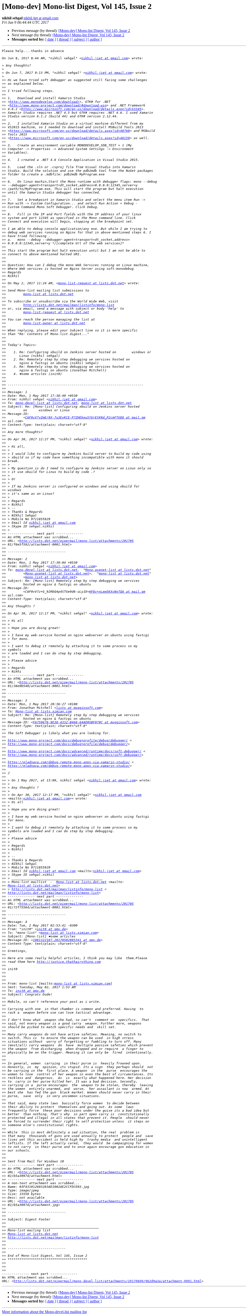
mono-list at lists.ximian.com (69, 933)
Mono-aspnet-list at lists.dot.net (117, 570)
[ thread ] (64, 39)
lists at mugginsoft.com (78, 708)
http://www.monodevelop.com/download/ (44, 102)
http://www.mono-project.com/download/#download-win (58, 105)
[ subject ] (79, 39)
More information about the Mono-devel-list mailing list (44, 1312)
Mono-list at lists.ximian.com (44, 711)
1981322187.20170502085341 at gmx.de (67, 940)
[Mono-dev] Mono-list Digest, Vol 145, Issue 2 (94, 31)
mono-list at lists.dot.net (48, 294)
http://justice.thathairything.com (69, 962)
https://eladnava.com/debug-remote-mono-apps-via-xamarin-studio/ (69, 762)
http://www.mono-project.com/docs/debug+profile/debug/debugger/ (68, 740)
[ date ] (50, 39)
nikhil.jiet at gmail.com (40, 18)
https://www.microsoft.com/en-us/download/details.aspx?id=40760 (70, 131)
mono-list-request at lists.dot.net (91, 283)
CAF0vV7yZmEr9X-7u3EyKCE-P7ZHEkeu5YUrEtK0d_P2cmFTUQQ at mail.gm (85, 417)
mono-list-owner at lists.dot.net (54, 323)
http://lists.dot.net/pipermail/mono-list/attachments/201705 (76, 541)
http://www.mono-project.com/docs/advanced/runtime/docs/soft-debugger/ (74, 751)
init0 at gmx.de (51, 929)
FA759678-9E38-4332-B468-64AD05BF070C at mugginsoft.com (85, 722)
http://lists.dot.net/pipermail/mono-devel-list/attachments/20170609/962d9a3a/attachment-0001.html (108, 1281)
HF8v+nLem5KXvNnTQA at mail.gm (117, 591)
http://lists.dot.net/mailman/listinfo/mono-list (68, 305)
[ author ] (95, 39)
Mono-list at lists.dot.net (81, 882)
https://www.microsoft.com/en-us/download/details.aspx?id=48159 (70, 138)
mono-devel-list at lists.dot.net (47, 403)
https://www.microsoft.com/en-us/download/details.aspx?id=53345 (81, 109)
